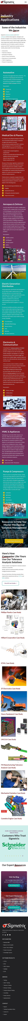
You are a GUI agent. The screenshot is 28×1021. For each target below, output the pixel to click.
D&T (10, 83)
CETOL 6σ (13, 146)
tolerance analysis (10, 34)
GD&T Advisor (12, 218)
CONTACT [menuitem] (5, 1003)
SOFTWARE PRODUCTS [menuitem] (8, 958)
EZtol (3, 578)
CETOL (20, 576)
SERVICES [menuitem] (4, 976)
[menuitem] (6, 942)
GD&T (17, 144)
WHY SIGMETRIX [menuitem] (6, 939)
